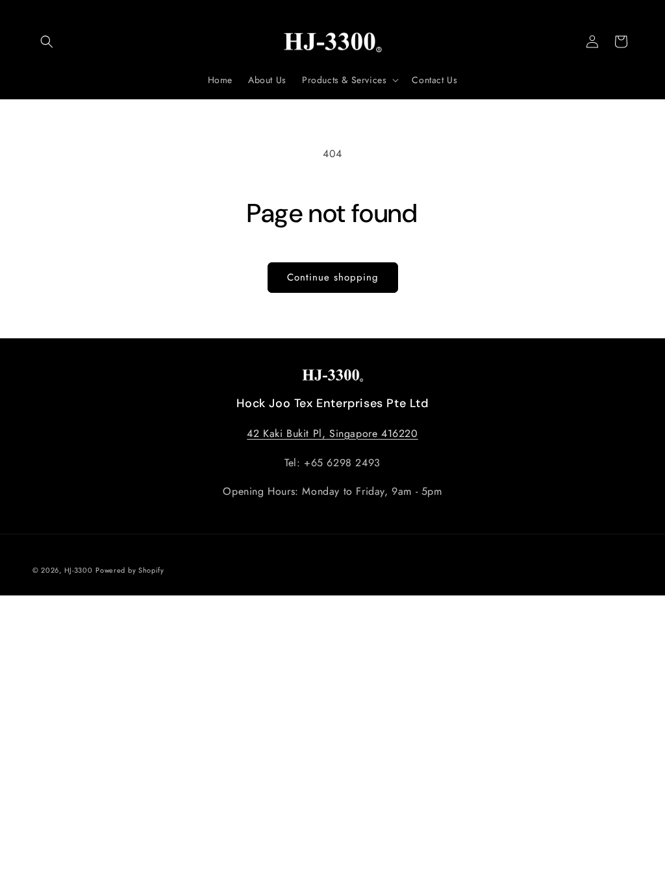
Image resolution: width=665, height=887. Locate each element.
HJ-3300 (78, 570)
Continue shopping (333, 277)
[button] (46, 41)
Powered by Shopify (129, 570)
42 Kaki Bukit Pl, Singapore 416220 (332, 433)
